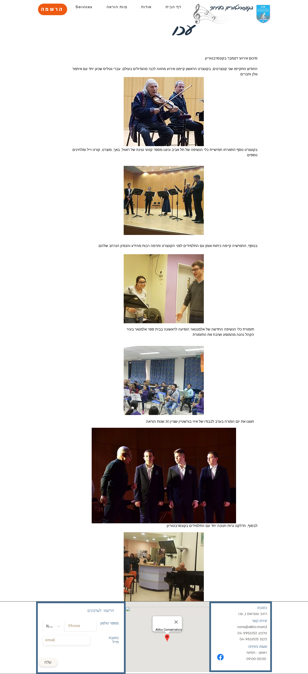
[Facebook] (220, 657)
